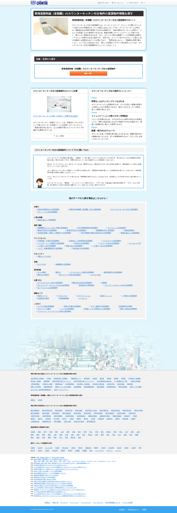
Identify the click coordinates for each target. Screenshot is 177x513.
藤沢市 (40, 418)
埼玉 (90, 432)
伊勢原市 (101, 418)
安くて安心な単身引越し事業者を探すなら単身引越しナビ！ (50, 491)
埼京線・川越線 (36, 381)
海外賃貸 (61, 457)
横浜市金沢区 (115, 410)
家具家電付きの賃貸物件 (113, 272)
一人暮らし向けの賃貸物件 (102, 246)
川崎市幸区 (132, 413)
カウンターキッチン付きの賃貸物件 (124, 209)
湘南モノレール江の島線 (63, 387)
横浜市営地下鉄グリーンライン (84, 381)
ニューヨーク (99, 450)
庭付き (58, 272)
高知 (32, 437)
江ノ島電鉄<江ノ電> (121, 381)
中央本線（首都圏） (134, 378)
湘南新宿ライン (76, 378)
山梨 (138, 432)
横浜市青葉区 (98, 413)
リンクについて (86, 502)
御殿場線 (46, 381)
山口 (119, 434)
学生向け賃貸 (55, 457)
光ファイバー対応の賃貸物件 (70, 275)
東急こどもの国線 (135, 387)
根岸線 (109, 378)
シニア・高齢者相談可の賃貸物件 (50, 248)
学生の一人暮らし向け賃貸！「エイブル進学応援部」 (48, 471)
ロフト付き (41, 264)
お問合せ (47, 502)
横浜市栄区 (77, 413)
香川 (130, 434)
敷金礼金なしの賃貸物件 (46, 220)
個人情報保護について (113, 502)
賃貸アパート (42, 296)
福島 (67, 432)
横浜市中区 (68, 410)
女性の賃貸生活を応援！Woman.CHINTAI (45, 479)
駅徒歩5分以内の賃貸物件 (82, 283)
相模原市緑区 (92, 416)
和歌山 (90, 434)
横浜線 (102, 378)
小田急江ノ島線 (47, 384)
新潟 (115, 432)
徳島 (125, 434)
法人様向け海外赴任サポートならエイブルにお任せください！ (50, 465)
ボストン (109, 450)
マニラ (113, 461)
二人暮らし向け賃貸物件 (46, 246)
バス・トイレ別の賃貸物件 (47, 212)
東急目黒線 (100, 387)
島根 (102, 434)
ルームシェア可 (135, 243)
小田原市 (48, 418)
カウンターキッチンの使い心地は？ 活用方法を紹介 (55, 116)
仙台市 (40, 448)
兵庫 (77, 434)
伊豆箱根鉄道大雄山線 (104, 381)
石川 (126, 432)
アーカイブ (64, 502)
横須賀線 (87, 378)
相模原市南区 (117, 416)
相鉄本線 (130, 384)
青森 (39, 432)
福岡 (37, 437)
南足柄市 (125, 418)
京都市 (126, 448)
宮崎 (66, 437)
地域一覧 (55, 502)
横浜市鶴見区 (35, 410)
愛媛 (136, 434)
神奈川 (109, 432)
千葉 (96, 432)
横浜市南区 (78, 410)
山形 (62, 432)
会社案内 (122, 509)
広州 (60, 461)
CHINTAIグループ (133, 509)
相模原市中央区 (105, 416)
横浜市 (80, 448)
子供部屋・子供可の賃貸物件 (48, 241)
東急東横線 (77, 387)
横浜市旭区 (45, 413)
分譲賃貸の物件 (43, 298)
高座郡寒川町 (46, 421)
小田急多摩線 (35, 384)
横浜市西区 (58, 410)
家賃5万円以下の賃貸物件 (76, 230)
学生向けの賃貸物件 (81, 243)
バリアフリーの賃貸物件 (111, 241)
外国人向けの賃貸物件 (74, 246)
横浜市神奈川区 (47, 410)
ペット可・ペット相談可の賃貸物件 (50, 243)
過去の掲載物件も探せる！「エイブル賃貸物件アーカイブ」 (50, 473)
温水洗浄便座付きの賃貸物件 (48, 209)
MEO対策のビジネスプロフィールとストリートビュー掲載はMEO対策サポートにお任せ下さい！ (60, 495)
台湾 (39, 461)
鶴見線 (123, 378)
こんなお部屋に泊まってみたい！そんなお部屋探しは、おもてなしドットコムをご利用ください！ (60, 467)
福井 (132, 432)
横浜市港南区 (35, 413)
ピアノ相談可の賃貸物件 (100, 306)
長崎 (49, 437)
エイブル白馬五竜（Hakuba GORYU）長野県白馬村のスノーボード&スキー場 (55, 487)
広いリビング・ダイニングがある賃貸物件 (53, 285)
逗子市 (64, 418)
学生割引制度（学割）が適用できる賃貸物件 (54, 233)
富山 (120, 432)
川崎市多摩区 (58, 416)
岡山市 (40, 450)
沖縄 (79, 437)
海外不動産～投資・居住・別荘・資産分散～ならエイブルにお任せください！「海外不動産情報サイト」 (62, 463)
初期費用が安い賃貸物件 (105, 230)
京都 (66, 434)
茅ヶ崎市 (56, 418)
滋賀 (60, 434)
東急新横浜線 (111, 387)
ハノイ (108, 461)
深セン (55, 461)
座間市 (117, 418)
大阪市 (133, 448)
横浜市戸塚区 (138, 410)
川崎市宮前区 (69, 416)
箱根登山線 (58, 384)
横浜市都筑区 (109, 413)
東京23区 (65, 448)
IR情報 (144, 509)
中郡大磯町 (57, 421)
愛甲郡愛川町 (91, 421)
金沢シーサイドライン (61, 389)
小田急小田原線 (135, 381)
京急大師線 (120, 384)
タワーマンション (84, 296)
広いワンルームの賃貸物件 (47, 288)
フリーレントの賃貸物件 (117, 228)
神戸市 (33, 450)
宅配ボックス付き (44, 256)
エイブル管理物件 (67, 309)
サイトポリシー (98, 502)
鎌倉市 (33, 418)
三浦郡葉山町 (35, 421)
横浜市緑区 (55, 413)
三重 (55, 434)
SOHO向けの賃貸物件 (80, 248)
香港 (35, 461)
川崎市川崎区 (121, 413)
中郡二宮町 (67, 421)
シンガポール (101, 461)
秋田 (56, 432)
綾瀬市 (133, 418)
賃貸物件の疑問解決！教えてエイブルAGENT (46, 475)
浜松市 (103, 448)
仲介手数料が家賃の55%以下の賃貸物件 (96, 233)
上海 (47, 461)
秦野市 (79, 418)
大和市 (93, 418)
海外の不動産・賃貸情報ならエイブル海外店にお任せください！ (51, 459)
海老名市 (109, 418)
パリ (95, 461)
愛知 (49, 434)
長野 (32, 434)
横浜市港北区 (127, 410)
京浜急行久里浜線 (98, 384)
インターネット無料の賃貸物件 (82, 272)
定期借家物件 (64, 298)
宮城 (50, 432)
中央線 (49, 378)
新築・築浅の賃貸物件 (128, 309)
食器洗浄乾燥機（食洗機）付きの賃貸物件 (85, 209)
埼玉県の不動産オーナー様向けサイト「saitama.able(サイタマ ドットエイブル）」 (56, 469)
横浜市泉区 (87, 413)
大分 (60, 437)
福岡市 (63, 450)
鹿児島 (73, 437)
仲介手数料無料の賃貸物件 (88, 228)
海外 (90, 450)
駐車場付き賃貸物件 (86, 285)
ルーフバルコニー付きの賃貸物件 (50, 283)
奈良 (83, 434)
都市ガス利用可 (43, 275)
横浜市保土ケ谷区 (91, 410)
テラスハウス (62, 296)
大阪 (72, 434)
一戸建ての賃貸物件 (129, 296)
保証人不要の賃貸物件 (72, 306)
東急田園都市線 (89, 387)
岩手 (45, 432)
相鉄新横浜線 (48, 387)
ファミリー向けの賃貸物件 (109, 243)
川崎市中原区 (35, 416)
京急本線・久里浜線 (83, 384)
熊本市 (70, 450)
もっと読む (60, 136)
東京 (102, 432)
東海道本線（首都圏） (61, 378)
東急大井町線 (122, 387)
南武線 (95, 378)
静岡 (43, 434)
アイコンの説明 (127, 502)
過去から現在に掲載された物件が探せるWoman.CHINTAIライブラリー (53, 481)
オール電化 (41, 272)
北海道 (33, 432)
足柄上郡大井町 (79, 421)
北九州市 (55, 450)
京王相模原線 (69, 384)
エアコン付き (96, 275)
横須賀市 (127, 416)
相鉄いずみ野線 (36, 387)
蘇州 (51, 461)
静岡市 (96, 448)
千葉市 (57, 448)
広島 (113, 434)
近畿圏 (84, 450)
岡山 (108, 434)
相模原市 (88, 448)
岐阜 (37, 434)
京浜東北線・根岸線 (37, 378)
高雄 (43, 461)
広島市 (47, 450)
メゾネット (83, 298)
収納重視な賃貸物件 (63, 264)
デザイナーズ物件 (44, 309)
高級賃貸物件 (129, 230)
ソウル (69, 461)
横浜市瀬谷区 (66, 413)
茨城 (73, 432)
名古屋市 (111, 448)
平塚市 (135, 416)
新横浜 (33, 400)
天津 (64, 461)
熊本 (55, 437)
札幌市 (33, 448)
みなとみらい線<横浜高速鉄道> (41, 389)
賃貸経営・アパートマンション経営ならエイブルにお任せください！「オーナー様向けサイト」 (59, 489)
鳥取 (96, 434)
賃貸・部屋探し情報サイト (44, 457)
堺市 (139, 448)
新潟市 (119, 448)
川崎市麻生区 (81, 416)
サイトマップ (74, 502)
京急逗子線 (110, 384)
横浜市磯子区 (104, 410)
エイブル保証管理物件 (45, 306)
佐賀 (43, 437)
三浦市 (71, 418)
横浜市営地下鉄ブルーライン (61, 381)
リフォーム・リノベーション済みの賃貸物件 (54, 311)
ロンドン (118, 450)
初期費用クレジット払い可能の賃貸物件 (52, 228)
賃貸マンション (106, 296)
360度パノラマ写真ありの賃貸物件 (97, 309)
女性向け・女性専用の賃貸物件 (81, 241)
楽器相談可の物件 (125, 306)
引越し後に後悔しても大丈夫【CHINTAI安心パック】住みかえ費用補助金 (53, 485)
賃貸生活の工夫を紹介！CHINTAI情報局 (44, 477)
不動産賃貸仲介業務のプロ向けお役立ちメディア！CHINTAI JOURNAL (53, 483)
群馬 (85, 432)
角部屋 (104, 283)
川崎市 (73, 448)
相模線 (116, 378)
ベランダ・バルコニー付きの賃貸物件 (118, 285)
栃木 (79, 432)
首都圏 (77, 450)
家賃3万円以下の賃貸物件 (47, 230)
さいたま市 (48, 448)
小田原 (40, 400)
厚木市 (86, 418)
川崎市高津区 (46, 416)
